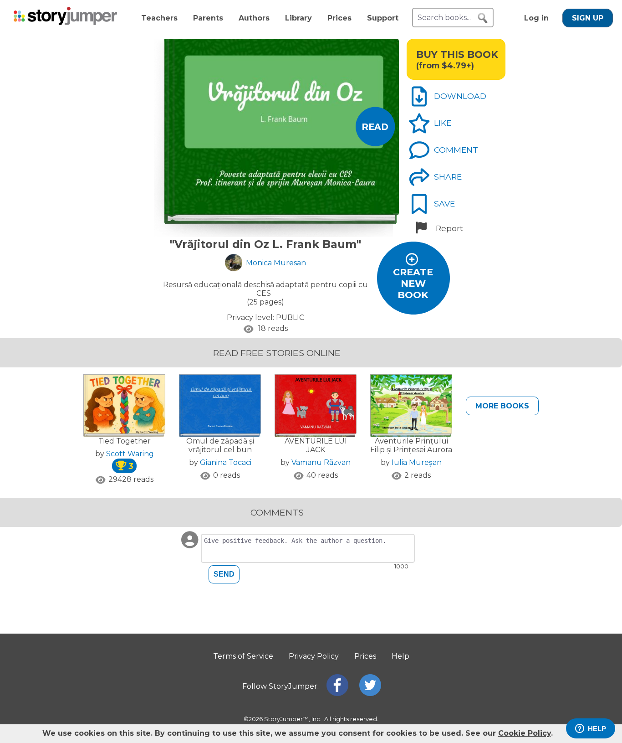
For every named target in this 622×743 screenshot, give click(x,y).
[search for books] (482, 18)
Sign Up (587, 18)
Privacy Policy (314, 656)
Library (298, 18)
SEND (224, 574)
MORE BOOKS (502, 406)
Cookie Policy (524, 733)
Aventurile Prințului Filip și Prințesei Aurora (411, 445)
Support (382, 18)
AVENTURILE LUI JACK (316, 445)
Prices (339, 18)
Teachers (159, 18)
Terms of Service (243, 656)
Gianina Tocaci (225, 462)
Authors (254, 18)
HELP (597, 729)
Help (400, 656)
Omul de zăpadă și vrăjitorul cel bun (220, 445)
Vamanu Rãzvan (321, 462)
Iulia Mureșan (417, 462)
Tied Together (124, 441)
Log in (536, 18)
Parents (208, 18)
